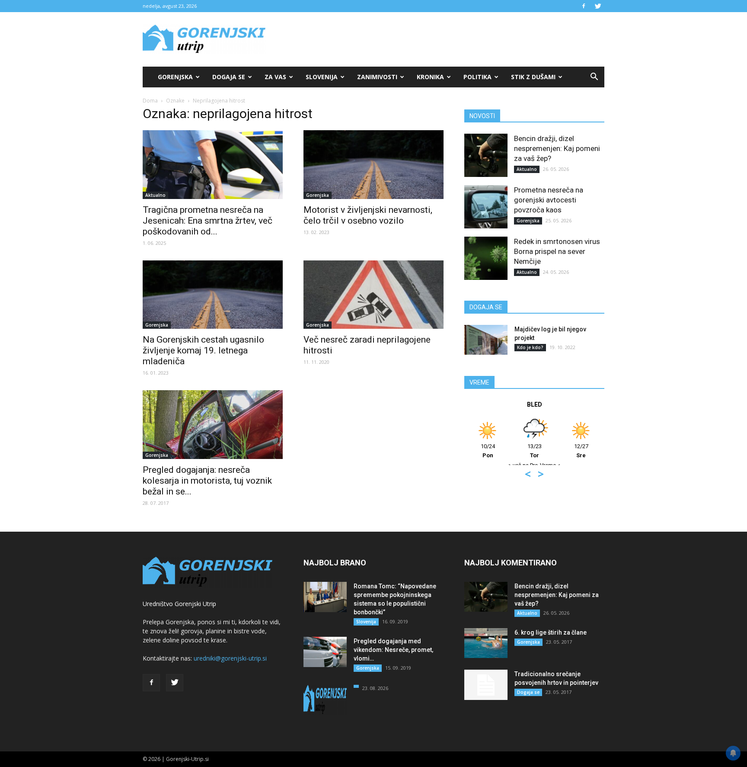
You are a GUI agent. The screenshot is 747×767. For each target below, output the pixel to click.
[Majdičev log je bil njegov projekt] (486, 340)
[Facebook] (583, 6)
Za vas (275, 77)
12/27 (581, 451)
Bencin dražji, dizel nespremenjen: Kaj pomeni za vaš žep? (557, 148)
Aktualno (155, 195)
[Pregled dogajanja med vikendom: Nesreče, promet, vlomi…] (325, 652)
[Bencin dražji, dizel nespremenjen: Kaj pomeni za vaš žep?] (486, 155)
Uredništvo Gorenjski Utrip (179, 604)
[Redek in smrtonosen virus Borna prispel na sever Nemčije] (486, 258)
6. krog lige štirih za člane (550, 632)
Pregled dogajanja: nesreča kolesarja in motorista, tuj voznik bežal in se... (207, 481)
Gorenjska (175, 77)
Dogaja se (228, 77)
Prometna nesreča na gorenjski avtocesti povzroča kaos (548, 200)
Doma (150, 100)
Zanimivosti (377, 77)
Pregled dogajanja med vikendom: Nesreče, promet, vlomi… (393, 650)
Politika (477, 77)
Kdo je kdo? (530, 347)
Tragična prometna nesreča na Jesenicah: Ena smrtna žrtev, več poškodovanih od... (207, 221)
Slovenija (322, 77)
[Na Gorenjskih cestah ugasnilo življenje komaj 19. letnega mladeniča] (213, 294)
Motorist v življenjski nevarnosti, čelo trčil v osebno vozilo (367, 215)
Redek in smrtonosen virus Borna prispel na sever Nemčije (557, 251)
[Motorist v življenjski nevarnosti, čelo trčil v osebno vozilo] (373, 164)
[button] (594, 77)
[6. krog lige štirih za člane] (486, 643)
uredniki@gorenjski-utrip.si (230, 658)
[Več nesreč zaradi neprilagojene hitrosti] (373, 294)
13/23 (534, 451)
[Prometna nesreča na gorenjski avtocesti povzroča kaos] (486, 206)
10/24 (488, 451)
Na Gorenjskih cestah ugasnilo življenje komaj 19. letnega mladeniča (203, 350)
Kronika (430, 77)
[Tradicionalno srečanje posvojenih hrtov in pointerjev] (486, 685)
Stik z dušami (533, 77)
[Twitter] (597, 6)
